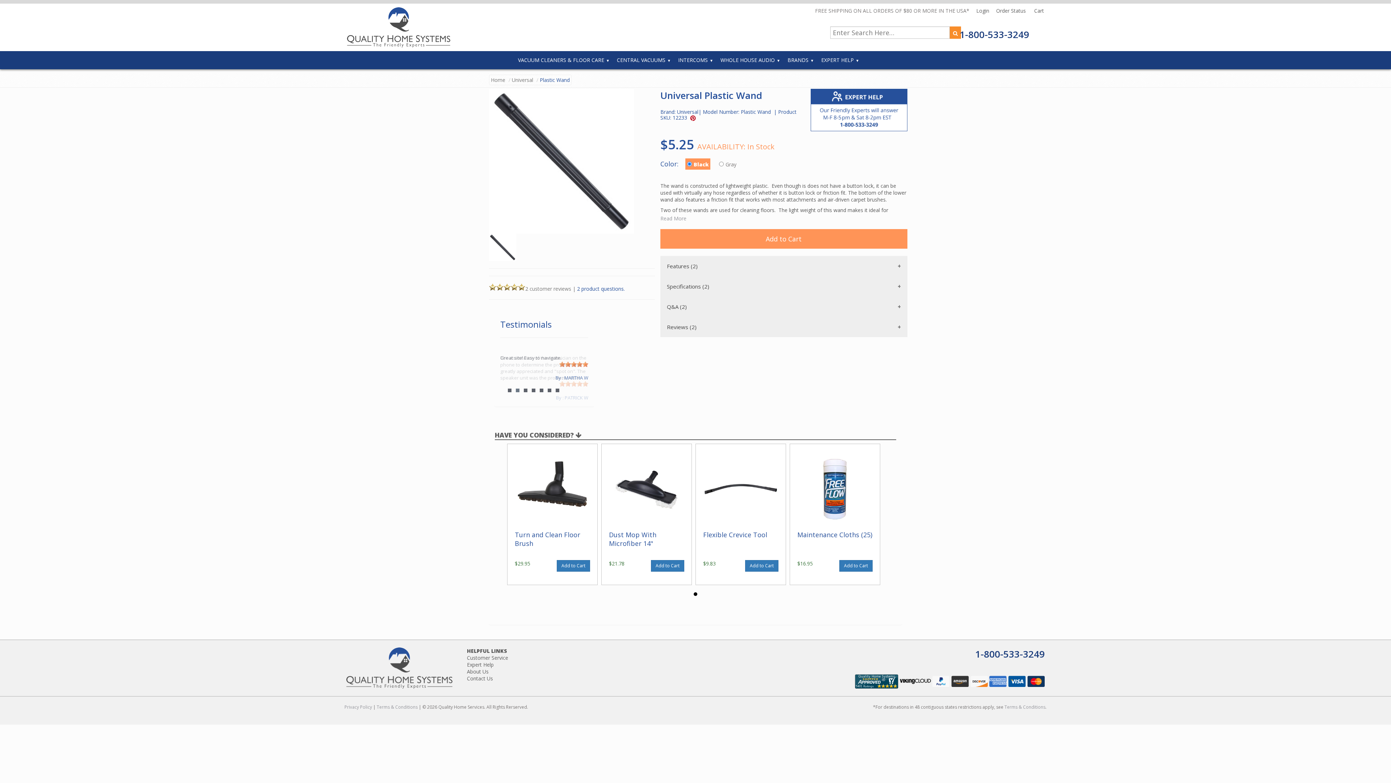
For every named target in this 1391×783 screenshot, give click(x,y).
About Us (478, 671)
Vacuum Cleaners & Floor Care (561, 60)
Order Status (1011, 10)
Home (498, 79)
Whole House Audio (747, 60)
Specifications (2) (688, 286)
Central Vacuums (641, 60)
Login (983, 10)
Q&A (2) (677, 306)
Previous (509, 378)
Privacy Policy (358, 707)
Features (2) (682, 266)
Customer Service (487, 657)
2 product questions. (601, 288)
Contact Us (480, 678)
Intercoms (693, 60)
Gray (732, 164)
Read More (673, 218)
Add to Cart (784, 239)
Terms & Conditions (397, 707)
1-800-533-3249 (994, 34)
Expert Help (837, 60)
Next (579, 378)
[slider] (573, 384)
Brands (798, 60)
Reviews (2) (682, 327)
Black (701, 164)
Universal (522, 79)
